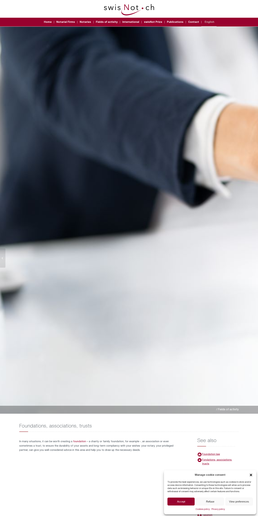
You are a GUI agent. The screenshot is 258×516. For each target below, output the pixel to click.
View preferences (239, 501)
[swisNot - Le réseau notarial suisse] (129, 9)
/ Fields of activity (227, 409)
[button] (251, 475)
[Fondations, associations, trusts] (199, 460)
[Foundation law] (199, 454)
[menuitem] (48, 22)
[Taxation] (2, 258)
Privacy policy (218, 509)
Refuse (210, 501)
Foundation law (211, 454)
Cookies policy (203, 509)
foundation (80, 441)
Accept (181, 501)
